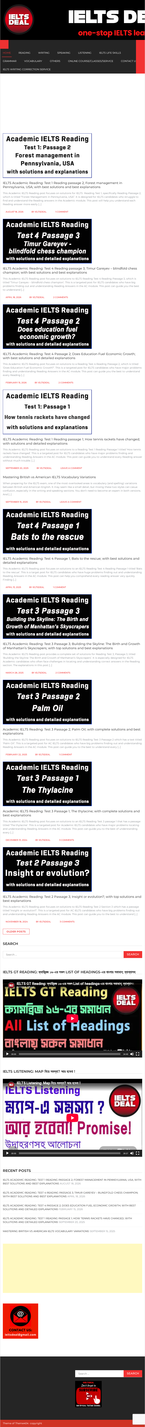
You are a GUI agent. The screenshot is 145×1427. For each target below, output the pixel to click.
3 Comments (66, 840)
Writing (44, 52)
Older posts (16, 931)
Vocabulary (33, 61)
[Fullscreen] (137, 1054)
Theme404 (21, 1423)
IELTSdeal (41, 211)
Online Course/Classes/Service (90, 61)
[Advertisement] (72, 100)
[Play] (7, 1054)
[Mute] (132, 1054)
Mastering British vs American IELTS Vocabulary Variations (49, 477)
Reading (24, 52)
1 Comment (61, 211)
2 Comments (60, 297)
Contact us (129, 61)
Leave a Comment (71, 468)
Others (55, 61)
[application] (72, 1018)
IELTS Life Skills (110, 52)
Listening (84, 52)
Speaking (63, 52)
